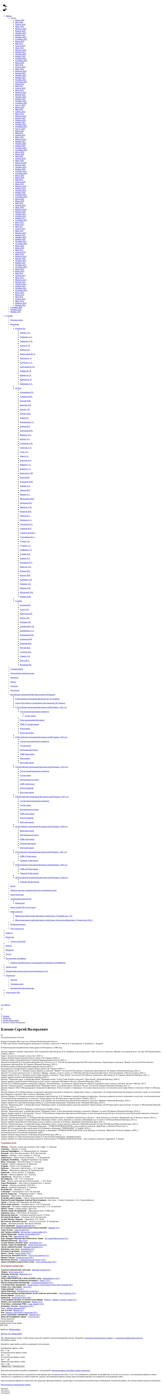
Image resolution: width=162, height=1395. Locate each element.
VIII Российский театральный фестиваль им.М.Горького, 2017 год (42, 797)
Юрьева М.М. (25, 597)
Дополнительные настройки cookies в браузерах (70, 1370)
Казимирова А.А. (27, 631)
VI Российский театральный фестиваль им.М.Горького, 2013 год (41, 737)
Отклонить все (18, 1366)
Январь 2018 (20, 212)
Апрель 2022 (20, 112)
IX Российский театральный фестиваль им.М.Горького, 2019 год (41, 826)
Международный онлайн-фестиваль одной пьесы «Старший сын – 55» (43, 916)
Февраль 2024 (20, 71)
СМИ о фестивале (27, 754)
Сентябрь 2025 (21, 39)
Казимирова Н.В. (27, 635)
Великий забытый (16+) (26, 1226)
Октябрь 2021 (20, 124)
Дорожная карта (16, 984)
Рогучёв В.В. (25, 648)
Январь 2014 (20, 305)
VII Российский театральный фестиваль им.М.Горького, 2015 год (41, 767)
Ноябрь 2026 (15, 312)
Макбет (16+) (37, 1302)
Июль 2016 (19, 246)
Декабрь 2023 (20, 75)
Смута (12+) (20, 1295)
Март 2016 (19, 254)
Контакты (14, 678)
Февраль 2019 (20, 186)
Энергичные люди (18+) (21, 1298)
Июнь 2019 (19, 178)
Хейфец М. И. (25, 371)
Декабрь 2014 (20, 284)
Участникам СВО (13, 992)
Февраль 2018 (20, 210)
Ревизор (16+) (34, 1315)
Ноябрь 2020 (20, 146)
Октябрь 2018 (20, 195)
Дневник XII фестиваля (29, 882)
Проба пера (19, 903)
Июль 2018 (19, 199)
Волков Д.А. (25, 439)
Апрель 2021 (20, 135)
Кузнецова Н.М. (26, 482)
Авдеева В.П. (25, 605)
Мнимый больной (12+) (33, 1247)
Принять (4, 1389)
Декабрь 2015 (20, 261)
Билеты (9, 946)
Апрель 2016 (20, 252)
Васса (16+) (23, 1241)
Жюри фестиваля (27, 831)
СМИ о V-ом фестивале (29, 724)
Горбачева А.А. (26, 337)
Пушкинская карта (18, 924)
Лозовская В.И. (26, 639)
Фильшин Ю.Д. (26, 563)
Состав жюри (30, 716)
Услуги (8, 954)
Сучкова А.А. (25, 546)
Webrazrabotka (14, 1329)
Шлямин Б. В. (25, 375)
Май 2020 (19, 156)
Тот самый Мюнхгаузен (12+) (57, 1238)
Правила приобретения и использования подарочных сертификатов (38, 963)
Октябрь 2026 (15, 310)
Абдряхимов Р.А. (27, 392)
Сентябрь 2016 (21, 244)
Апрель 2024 (20, 67)
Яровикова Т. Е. (26, 384)
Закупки (13, 980)
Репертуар (10, 937)
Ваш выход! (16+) (26, 1306)
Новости (9, 933)
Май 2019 (19, 180)
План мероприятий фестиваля (32, 720)
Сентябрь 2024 (21, 61)
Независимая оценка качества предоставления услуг (27, 971)
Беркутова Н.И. (26, 614)
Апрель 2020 (20, 158)
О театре (9, 316)
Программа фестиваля (29, 750)
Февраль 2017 (20, 233)
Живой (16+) (18, 1310)
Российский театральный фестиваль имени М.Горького (32, 695)
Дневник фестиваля (28, 844)
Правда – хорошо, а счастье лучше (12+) (60, 1300)
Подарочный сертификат (16, 958)
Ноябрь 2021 (20, 122)
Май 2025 (19, 44)
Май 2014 (19, 297)
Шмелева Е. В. (26, 380)
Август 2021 (20, 129)
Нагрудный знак (17, 895)
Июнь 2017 (19, 224)
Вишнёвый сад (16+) (51, 1278)
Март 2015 (19, 278)
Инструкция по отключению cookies (15, 1385)
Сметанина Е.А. (26, 524)
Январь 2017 (20, 235)
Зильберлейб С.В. (27, 626)
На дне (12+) (13, 1276)
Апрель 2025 (20, 46)
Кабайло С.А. (25, 465)
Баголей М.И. (25, 401)
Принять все (6, 1366)
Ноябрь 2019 (20, 169)
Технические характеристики (22, 673)
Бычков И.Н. (25, 426)
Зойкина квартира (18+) (16, 1308)
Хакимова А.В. (26, 580)
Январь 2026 (20, 31)
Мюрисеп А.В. (26, 507)
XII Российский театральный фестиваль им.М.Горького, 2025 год (41, 878)
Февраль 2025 (20, 50)
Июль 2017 (19, 222)
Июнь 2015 (19, 271)
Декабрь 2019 (20, 167)
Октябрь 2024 (20, 58)
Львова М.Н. (25, 490)
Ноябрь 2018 (20, 193)
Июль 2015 (19, 269)
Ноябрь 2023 (20, 78)
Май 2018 (19, 203)
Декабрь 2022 (20, 97)
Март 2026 (19, 27)
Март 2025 (19, 48)
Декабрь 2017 (20, 214)
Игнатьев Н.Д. (26, 460)
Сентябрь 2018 (21, 197)
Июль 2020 (19, 152)
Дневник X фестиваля (29, 861)
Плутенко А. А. (26, 363)
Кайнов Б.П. (25, 350)
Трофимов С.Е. (26, 550)
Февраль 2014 (20, 303)
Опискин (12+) (27, 1251)
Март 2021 (19, 137)
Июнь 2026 (19, 20)
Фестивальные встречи (29, 780)
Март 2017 (19, 231)
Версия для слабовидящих (11, 1334)
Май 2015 (19, 273)
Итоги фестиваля (27, 733)
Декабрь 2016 (20, 237)
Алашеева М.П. (26, 397)
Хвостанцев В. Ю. (27, 367)
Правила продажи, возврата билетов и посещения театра (33, 890)
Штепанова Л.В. (26, 592)
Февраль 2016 (20, 256)
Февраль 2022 (20, 116)
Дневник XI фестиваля (29, 873)
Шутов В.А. (25, 660)
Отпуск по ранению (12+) (38, 1255)
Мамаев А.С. (25, 494)
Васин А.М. (25, 618)
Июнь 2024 (19, 63)
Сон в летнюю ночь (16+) (46, 1262)
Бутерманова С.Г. (27, 422)
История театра (16, 320)
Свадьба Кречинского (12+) (42, 1283)
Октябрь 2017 (20, 216)
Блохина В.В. (25, 414)
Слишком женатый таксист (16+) (32, 1260)
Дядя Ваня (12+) (35, 1243)
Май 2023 (19, 86)
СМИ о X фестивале (28, 856)
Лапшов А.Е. (25, 486)
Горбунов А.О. (26, 448)
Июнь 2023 (19, 84)
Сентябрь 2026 (16, 307)
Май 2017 (19, 227)
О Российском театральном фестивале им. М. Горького (37, 699)
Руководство (20, 328)
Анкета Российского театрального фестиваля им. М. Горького (40, 703)
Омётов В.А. (25, 516)
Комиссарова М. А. (27, 354)
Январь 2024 (20, 73)
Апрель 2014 (20, 299)
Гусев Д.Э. (24, 452)
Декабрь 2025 (20, 33)
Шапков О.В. (25, 588)
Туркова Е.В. (25, 554)
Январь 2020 (20, 165)
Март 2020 (19, 161)
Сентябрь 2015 (21, 267)
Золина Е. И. (25, 346)
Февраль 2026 (20, 29)
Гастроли (14, 686)
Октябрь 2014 (20, 288)
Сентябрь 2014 (21, 290)
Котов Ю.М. (25, 477)
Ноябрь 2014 (20, 286)
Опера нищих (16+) (23, 1253)
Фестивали (14, 690)
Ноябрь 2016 (20, 239)
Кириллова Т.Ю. (26, 473)
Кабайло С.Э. (25, 469)
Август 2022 (20, 105)
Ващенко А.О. (25, 435)
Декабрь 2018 (20, 190)
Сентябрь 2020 (21, 150)
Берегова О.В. (25, 405)
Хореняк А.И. (25, 584)
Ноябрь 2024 (20, 56)
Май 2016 (19, 250)
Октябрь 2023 (20, 80)
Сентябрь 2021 (21, 127)
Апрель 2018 (20, 205)
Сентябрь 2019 (21, 173)
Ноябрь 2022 (20, 99)
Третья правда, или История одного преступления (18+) (50, 1285)
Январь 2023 (20, 95)
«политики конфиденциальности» (129, 1338)
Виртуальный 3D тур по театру (23, 907)
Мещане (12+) (54, 1228)
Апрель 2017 (20, 229)
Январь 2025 (20, 52)
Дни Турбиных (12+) (67, 1293)
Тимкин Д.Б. (25, 656)
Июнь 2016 (19, 248)
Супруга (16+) (34, 1317)
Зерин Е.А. (24, 456)
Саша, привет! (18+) (36, 1304)
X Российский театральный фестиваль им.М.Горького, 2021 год (41, 852)
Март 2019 (19, 184)
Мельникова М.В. (27, 499)
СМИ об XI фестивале (29, 869)
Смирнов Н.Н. (26, 529)
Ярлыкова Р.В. (26, 665)
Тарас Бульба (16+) (21, 1230)
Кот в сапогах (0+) (16, 1272)
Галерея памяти (16, 669)
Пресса (13, 682)
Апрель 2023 (20, 88)
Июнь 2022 (19, 107)
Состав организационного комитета (34, 712)
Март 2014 (19, 301)
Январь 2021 (20, 141)
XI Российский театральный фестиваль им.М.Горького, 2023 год (41, 865)
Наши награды (16, 912)
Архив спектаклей (17, 941)
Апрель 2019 (20, 182)
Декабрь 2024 (20, 54)
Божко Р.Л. (24, 418)
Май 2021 (19, 133)
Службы (18, 601)
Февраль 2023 (20, 93)
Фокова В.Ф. (25, 571)
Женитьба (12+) (26, 1274)
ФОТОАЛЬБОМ (26, 788)
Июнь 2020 (19, 154)
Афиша (9, 16)
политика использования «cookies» (99, 1338)
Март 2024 (19, 69)
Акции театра (11, 967)
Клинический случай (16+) (28, 1291)
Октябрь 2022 (20, 101)
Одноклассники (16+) (25, 1258)
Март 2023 (19, 90)
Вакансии (10, 950)
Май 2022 (19, 110)
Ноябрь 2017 (20, 218)
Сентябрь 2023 (21, 82)
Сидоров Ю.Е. (26, 652)
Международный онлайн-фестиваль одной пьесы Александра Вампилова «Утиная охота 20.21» (54, 920)
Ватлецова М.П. (26, 431)
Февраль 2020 (20, 163)
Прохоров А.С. (26, 520)
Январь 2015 (20, 282)
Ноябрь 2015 (20, 263)
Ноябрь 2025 (20, 35)
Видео (13, 886)
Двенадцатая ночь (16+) (37, 1245)
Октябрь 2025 (20, 37)
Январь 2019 (20, 188)
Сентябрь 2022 (21, 103)
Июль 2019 (19, 176)
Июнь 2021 (19, 131)
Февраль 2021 (20, 139)
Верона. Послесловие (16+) (29, 1234)
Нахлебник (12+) (28, 1249)
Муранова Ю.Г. (26, 503)
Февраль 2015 (20, 280)
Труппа (18, 388)
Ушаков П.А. (25, 558)
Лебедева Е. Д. (26, 358)
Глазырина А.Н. (26, 443)
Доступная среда (17, 929)
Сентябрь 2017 (21, 220)
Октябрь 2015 (20, 265)
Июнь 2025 (19, 41)
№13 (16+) (27, 1287)
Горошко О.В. (25, 622)
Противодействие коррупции (22, 988)
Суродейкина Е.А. (27, 537)
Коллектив (14, 324)
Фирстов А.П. (25, 567)
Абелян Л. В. (25, 333)
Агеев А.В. (24, 609)
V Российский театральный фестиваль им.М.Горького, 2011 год (41, 707)
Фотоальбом (25, 729)
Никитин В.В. (25, 512)
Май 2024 (19, 65)
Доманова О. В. (26, 341)
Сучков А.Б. (25, 541)
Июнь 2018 (19, 201)
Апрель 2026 (20, 24)
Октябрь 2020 (20, 148)
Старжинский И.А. (27, 533)
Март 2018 (19, 207)
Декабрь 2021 (20, 120)
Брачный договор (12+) (41, 1270)
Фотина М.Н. (25, 575)
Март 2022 (19, 114)
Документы (10, 975)
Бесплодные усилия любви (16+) (34, 1232)
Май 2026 (19, 22)
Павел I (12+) (45, 1280)
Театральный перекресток (20, 899)
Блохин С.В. (25, 409)
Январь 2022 (20, 118)
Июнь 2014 (19, 295)
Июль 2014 (19, 293)
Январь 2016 (20, 259)
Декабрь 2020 (20, 144)
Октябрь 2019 (20, 171)
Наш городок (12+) (21, 1236)
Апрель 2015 (20, 276)
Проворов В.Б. (26, 643)
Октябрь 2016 (20, 241)
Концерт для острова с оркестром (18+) (21, 1312)
